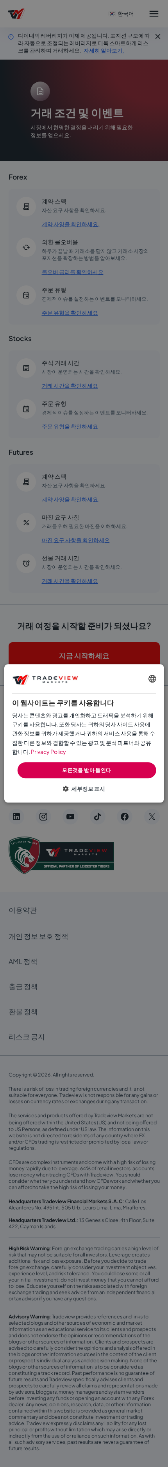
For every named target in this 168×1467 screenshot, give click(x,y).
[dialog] (84, 733)
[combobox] (152, 679)
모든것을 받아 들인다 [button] (86, 770)
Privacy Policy (48, 751)
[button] (84, 788)
